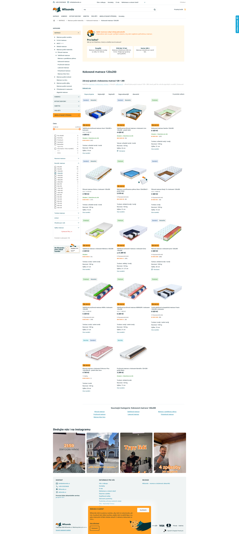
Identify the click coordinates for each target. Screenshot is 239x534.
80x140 (67, 205)
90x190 (67, 186)
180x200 (67, 180)
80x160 (67, 201)
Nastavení (94, 528)
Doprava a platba (104, 493)
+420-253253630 (64, 486)
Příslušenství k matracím (64, 89)
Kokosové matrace (63, 61)
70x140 (67, 203)
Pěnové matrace (63, 52)
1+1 (67, 151)
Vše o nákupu (101, 2)
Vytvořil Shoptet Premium (175, 531)
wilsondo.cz (62, 492)
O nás (117, 2)
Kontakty (110, 2)
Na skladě (67, 135)
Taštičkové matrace (64, 55)
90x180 (67, 197)
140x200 (67, 175)
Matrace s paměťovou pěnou (67, 58)
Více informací (94, 523)
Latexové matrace (63, 68)
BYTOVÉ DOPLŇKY (60, 101)
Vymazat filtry (65, 231)
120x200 (67, 173)
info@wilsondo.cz (64, 483)
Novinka (67, 138)
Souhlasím (143, 510)
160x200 (67, 177)
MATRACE (57, 33)
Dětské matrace (62, 46)
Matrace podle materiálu (64, 49)
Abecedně (136, 94)
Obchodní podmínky (105, 498)
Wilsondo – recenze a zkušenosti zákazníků (156, 483)
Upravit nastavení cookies (63, 530)
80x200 (67, 167)
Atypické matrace (62, 92)
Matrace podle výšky (63, 83)
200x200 (67, 182)
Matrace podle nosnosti (64, 86)
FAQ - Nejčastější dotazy (106, 503)
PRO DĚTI (57, 110)
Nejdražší (112, 94)
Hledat (155, 9)
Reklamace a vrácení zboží (130, 2)
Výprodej (67, 146)
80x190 (67, 184)
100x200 (67, 171)
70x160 (67, 199)
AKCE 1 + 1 (60, 43)
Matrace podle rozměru (64, 37)
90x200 (67, 169)
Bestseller (67, 144)
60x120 (67, 207)
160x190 (67, 192)
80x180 (67, 195)
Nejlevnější (101, 94)
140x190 (67, 190)
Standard (67, 142)
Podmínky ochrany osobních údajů (110, 501)
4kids (67, 153)
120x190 (67, 188)
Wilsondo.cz (62, 489)
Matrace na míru (62, 80)
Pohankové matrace (64, 71)
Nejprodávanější (123, 94)
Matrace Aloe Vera (63, 74)
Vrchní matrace (61, 40)
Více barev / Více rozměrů (67, 148)
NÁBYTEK (57, 106)
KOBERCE (57, 97)
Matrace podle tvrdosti (64, 77)
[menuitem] (56, 16)
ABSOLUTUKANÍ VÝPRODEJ (62, 115)
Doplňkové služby (104, 496)
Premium (67, 140)
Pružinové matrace (64, 64)
